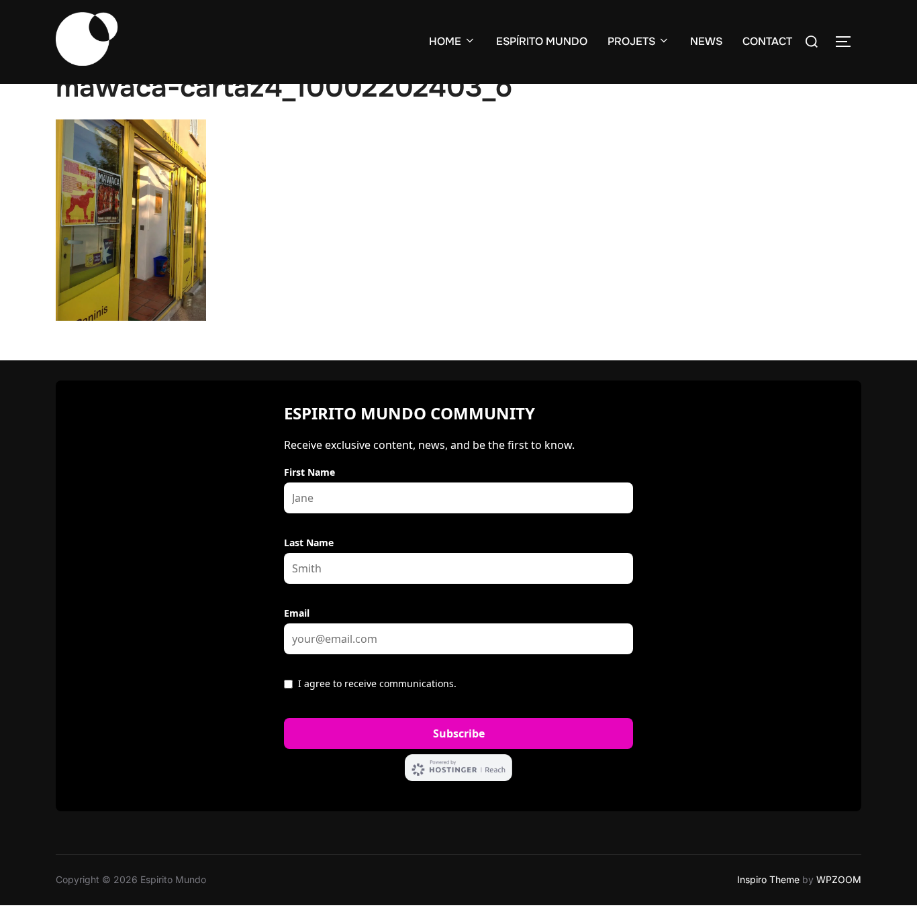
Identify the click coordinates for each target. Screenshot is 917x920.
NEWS (706, 41)
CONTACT (767, 41)
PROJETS (631, 41)
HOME (445, 41)
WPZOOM (838, 879)
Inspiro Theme (768, 879)
